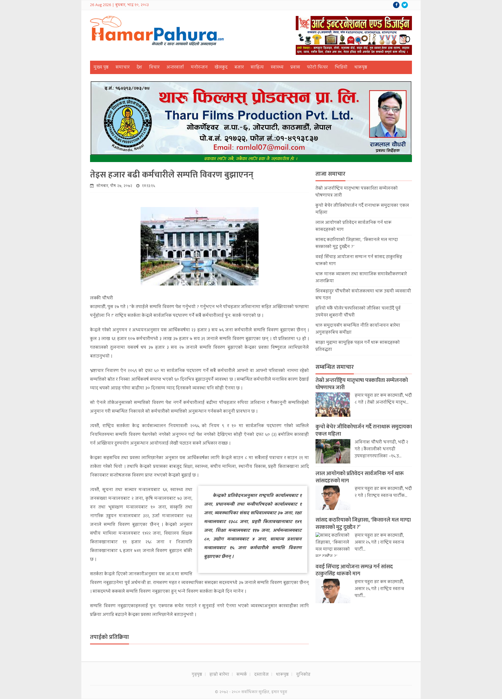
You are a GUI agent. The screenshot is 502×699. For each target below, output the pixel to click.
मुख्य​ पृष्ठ (101, 67)
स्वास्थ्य (277, 67)
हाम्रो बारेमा (219, 675)
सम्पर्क (241, 675)
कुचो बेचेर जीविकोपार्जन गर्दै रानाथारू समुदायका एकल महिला (363, 430)
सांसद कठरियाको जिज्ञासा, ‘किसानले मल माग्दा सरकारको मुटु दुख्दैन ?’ (363, 523)
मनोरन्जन (199, 67)
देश (139, 67)
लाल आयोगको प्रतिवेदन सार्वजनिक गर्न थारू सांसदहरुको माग (359, 477)
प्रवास (295, 67)
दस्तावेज (261, 675)
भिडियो (341, 67)
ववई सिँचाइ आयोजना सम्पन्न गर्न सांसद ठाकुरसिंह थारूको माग (354, 570)
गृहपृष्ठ (197, 675)
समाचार (123, 67)
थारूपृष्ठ (360, 67)
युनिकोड (303, 675)
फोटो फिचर (317, 67)
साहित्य (257, 67)
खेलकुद (221, 67)
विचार (154, 67)
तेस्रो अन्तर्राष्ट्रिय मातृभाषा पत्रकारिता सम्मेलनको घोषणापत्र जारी (361, 384)
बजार (239, 67)
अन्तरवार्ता (175, 67)
